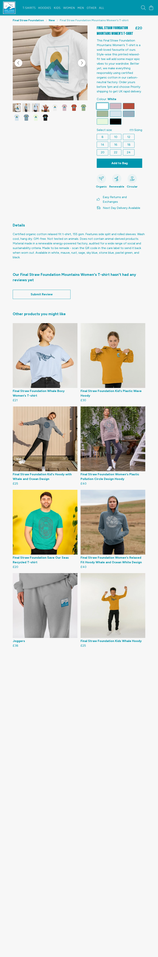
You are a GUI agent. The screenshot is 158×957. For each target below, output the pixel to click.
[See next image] (82, 63)
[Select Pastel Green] (102, 121)
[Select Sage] (102, 114)
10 (115, 137)
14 (102, 144)
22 (115, 152)
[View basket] (151, 8)
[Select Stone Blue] (128, 114)
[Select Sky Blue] (115, 114)
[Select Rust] (128, 106)
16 (115, 144)
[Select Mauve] (115, 106)
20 (102, 152)
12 (128, 137)
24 (129, 152)
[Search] (143, 8)
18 (128, 144)
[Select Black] (115, 121)
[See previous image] (18, 63)
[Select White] (102, 106)
